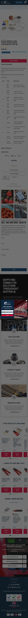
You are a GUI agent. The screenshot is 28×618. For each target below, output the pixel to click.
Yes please (7, 315)
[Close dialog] (26, 300)
